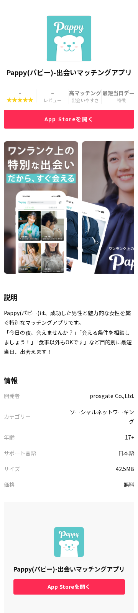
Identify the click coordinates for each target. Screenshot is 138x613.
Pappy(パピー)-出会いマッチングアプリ (69, 569)
